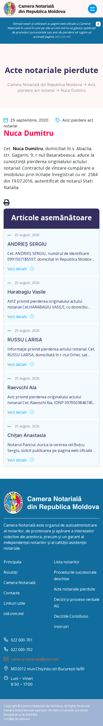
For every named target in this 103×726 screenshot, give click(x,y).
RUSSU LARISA (24, 340)
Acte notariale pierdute (74, 589)
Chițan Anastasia (26, 435)
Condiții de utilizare (17, 719)
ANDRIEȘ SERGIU (27, 244)
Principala (12, 562)
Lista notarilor (67, 562)
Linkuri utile (14, 603)
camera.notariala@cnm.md (34, 659)
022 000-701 (22, 640)
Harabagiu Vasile (26, 292)
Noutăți (10, 572)
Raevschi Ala (21, 387)
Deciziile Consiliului (71, 616)
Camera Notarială (19, 582)
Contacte (12, 593)
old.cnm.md (62, 37)
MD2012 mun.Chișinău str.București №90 (47, 668)
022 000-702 (22, 649)
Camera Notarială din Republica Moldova (44, 84)
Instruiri (61, 626)
